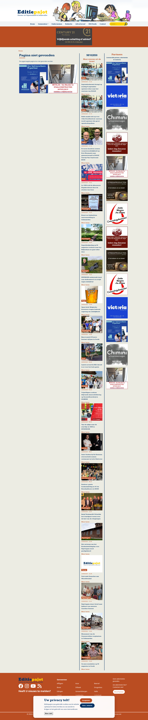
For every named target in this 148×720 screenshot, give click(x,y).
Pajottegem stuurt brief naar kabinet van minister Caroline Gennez (91, 606)
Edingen (60, 691)
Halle (96, 691)
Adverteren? (80, 24)
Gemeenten (62, 679)
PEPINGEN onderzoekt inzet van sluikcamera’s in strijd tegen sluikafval (91, 279)
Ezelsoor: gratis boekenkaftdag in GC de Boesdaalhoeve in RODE (90, 487)
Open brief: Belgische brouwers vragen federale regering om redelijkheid (90, 309)
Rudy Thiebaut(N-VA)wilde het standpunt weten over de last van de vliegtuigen (91, 517)
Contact (103, 24)
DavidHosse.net (115, 714)
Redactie (68, 24)
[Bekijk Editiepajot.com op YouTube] (33, 687)
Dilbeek (78, 687)
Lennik (59, 695)
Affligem (60, 683)
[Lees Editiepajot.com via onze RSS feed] (40, 687)
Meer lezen (85, 94)
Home (32, 24)
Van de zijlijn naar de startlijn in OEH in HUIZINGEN (89, 427)
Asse (77, 683)
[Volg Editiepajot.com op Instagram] (27, 687)
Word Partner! (119, 692)
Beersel (97, 683)
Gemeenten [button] (42, 24)
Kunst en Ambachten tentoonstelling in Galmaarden (89, 217)
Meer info (48, 713)
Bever (59, 687)
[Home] (33, 13)
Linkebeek (97, 695)
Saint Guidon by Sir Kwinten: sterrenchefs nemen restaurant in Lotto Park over (91, 457)
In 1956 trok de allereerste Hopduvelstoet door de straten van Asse (91, 188)
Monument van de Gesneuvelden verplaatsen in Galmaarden (91, 636)
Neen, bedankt (87, 705)
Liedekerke (79, 695)
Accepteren (86, 700)
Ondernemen (56, 24)
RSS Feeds (93, 24)
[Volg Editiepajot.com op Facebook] (20, 687)
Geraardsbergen (81, 691)
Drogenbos (98, 687)
